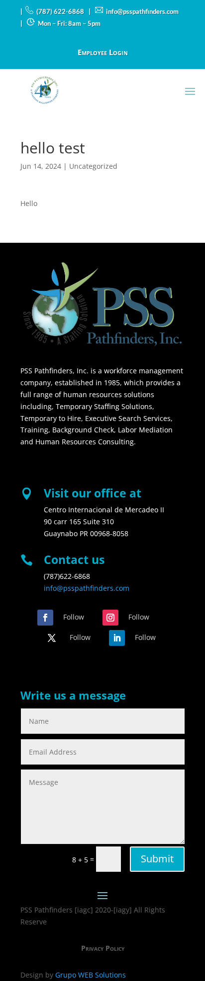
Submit (157, 858)
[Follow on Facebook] (45, 618)
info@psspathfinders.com (86, 588)
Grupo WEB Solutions (90, 975)
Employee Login (103, 53)
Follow (73, 617)
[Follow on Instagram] (110, 618)
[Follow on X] (52, 638)
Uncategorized (93, 166)
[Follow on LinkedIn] (117, 638)
